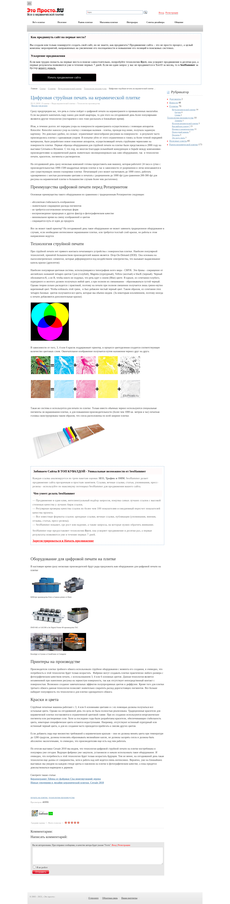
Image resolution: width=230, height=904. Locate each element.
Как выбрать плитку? (181, 126)
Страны (177, 115)
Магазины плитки (109, 22)
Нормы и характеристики (183, 129)
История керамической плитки (185, 123)
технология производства (62, 797)
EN (29, 3)
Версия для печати (39, 106)
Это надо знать (178, 138)
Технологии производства (95, 88)
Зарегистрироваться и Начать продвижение (63, 540)
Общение (178, 22)
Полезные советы (178, 141)
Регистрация (171, 12)
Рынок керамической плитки (183, 144)
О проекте (93, 898)
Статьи (43, 88)
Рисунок (178, 112)
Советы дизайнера (155, 22)
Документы (175, 99)
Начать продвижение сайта (64, 77)
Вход (161, 12)
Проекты (176, 135)
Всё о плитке (39, 22)
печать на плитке (39, 797)
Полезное (62, 22)
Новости (173, 102)
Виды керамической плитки (70, 88)
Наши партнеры (129, 898)
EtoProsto (43, 813)
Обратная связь (110, 898)
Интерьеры (132, 22)
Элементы (178, 121)
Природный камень (180, 132)
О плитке (52, 88)
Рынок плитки (85, 22)
